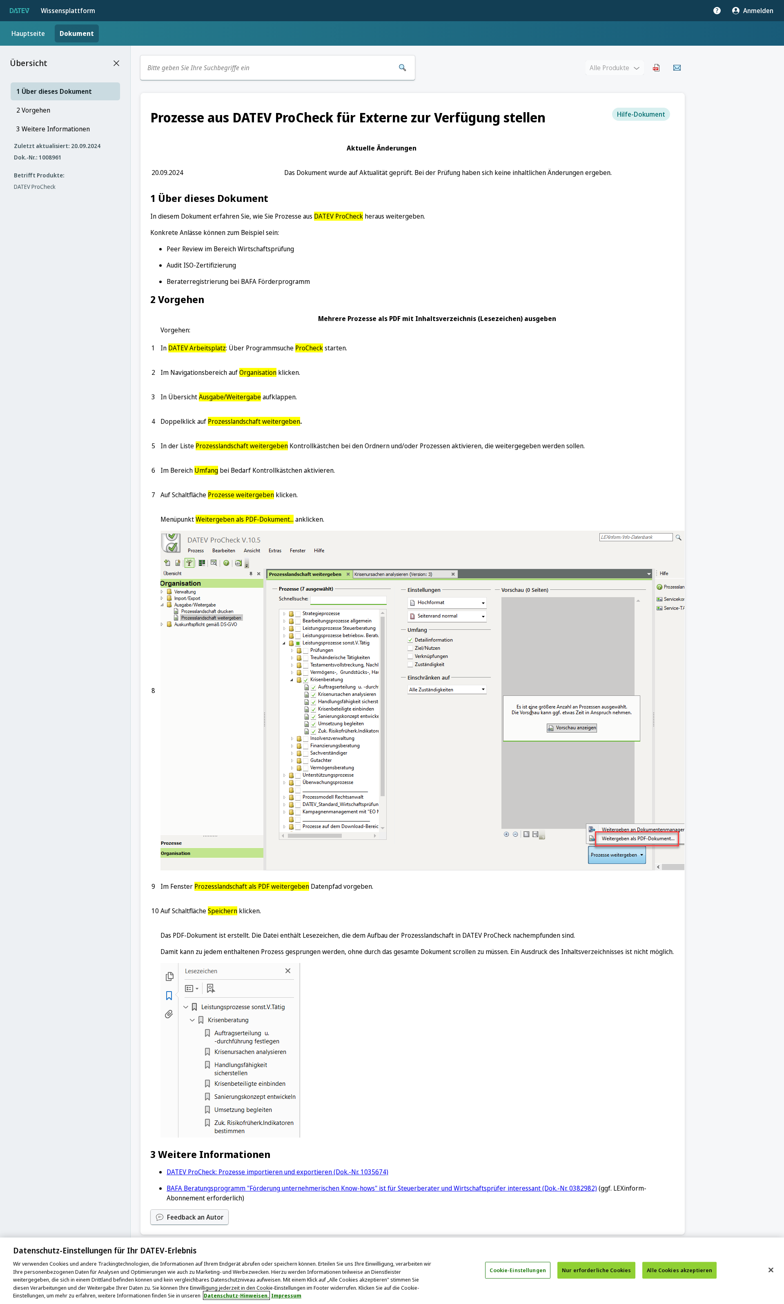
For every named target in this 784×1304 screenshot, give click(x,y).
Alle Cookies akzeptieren (679, 1269)
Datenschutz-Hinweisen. (236, 1295)
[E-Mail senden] (677, 67)
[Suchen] (402, 67)
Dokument (77, 33)
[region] (392, 1271)
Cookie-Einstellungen (518, 1269)
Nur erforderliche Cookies (596, 1269)
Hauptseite (28, 33)
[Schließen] (771, 1270)
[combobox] (268, 68)
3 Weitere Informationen (53, 128)
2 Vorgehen (33, 110)
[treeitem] (65, 91)
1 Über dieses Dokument (54, 91)
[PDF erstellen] (656, 67)
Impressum (286, 1295)
